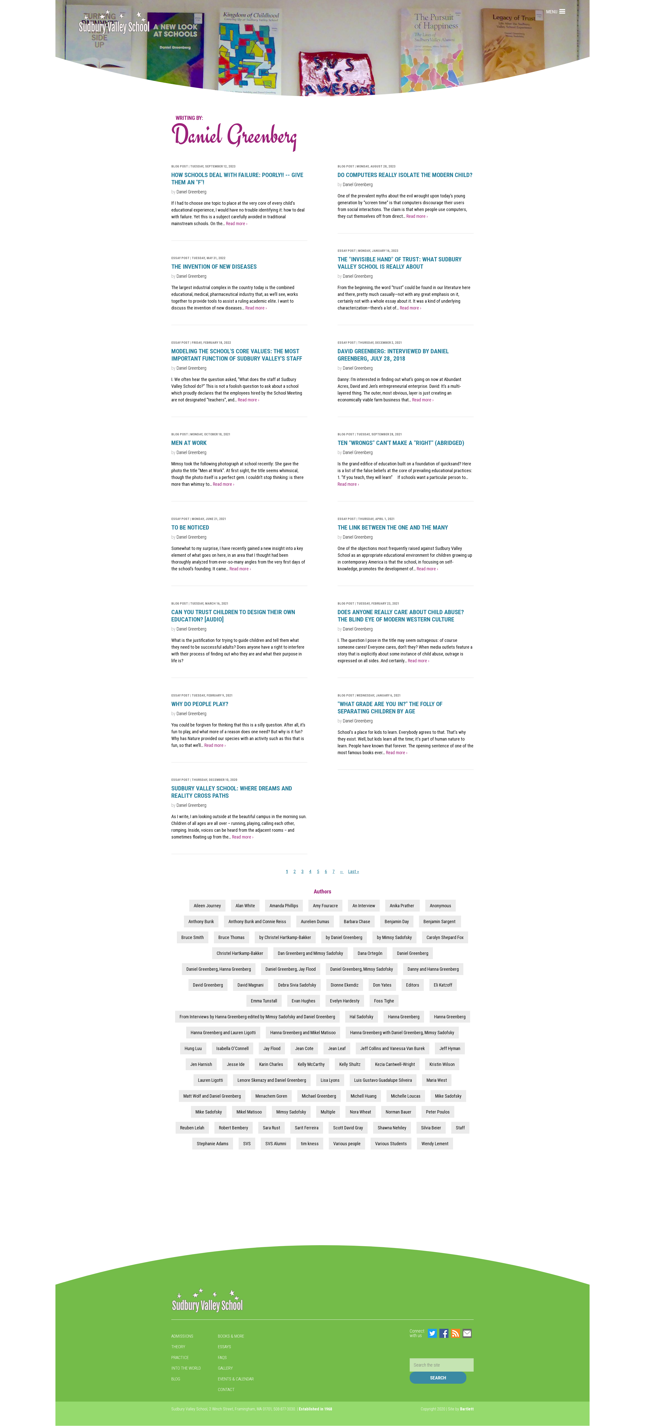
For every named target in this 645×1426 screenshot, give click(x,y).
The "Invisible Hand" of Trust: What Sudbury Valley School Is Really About (400, 263)
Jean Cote (304, 1048)
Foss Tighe (384, 1000)
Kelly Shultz (350, 1064)
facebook (443, 1333)
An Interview (363, 905)
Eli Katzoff (443, 985)
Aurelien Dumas (315, 921)
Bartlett (467, 1409)
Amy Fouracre (325, 905)
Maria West (437, 1080)
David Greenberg (208, 985)
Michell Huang (363, 1096)
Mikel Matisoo (249, 1112)
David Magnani (251, 985)
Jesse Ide (236, 1064)
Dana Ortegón (370, 953)
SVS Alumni (275, 1143)
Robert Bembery (233, 1127)
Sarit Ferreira (306, 1127)
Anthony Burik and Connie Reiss (257, 921)
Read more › (236, 223)
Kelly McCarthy (311, 1064)
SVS (247, 1143)
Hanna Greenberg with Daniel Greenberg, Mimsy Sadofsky (402, 1032)
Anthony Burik (201, 921)
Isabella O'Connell (232, 1048)
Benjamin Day (397, 921)
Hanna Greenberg (404, 1016)
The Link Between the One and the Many (393, 527)
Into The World (186, 1368)
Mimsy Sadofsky (291, 1112)
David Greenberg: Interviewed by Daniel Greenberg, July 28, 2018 (393, 355)
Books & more (231, 1336)
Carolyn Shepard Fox (445, 937)
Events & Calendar (236, 1378)
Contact (226, 1389)
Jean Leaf (337, 1048)
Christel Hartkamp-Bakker (240, 953)
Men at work (189, 442)
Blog (175, 1378)
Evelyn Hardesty (345, 1000)
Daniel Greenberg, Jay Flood (291, 969)
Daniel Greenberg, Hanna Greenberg (218, 969)
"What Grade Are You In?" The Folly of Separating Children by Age (390, 708)
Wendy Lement (435, 1143)
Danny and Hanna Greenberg (433, 969)
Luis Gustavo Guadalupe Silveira (383, 1080)
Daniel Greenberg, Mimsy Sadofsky (361, 969)
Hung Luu (193, 1048)
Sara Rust (271, 1127)
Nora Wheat (360, 1112)
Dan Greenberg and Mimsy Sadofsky (310, 953)
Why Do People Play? (199, 704)
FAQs (222, 1357)
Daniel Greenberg (191, 191)
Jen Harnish (201, 1064)
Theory (178, 1346)
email (467, 1333)
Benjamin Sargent (440, 921)
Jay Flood (271, 1048)
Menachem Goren (271, 1096)
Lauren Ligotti (210, 1080)
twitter (432, 1333)
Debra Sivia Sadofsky (297, 985)
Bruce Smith (192, 937)
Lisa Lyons (330, 1080)
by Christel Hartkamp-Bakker (285, 937)
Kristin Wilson (442, 1064)
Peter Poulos (438, 1112)
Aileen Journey (207, 905)
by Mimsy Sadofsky (394, 937)
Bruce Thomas (231, 937)
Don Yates (382, 985)
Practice (180, 1357)
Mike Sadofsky (448, 1096)
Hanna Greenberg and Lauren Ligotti (223, 1032)
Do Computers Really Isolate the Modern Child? (405, 175)
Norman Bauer (398, 1112)
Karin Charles (271, 1064)
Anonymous (440, 905)
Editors (412, 985)
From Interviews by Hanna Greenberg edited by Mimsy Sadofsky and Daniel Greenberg (257, 1016)
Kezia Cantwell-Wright (395, 1064)
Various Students (391, 1143)
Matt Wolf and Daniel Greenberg (212, 1096)
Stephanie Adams (213, 1143)
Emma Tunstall (264, 1000)
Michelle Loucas (406, 1096)
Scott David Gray (348, 1127)
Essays (224, 1346)
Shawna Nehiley (392, 1127)
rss (455, 1333)
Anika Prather (402, 905)
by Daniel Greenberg (344, 937)
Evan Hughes (303, 1000)
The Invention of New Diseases (214, 266)
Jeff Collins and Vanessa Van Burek (392, 1048)
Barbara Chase (357, 921)
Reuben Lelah (192, 1127)
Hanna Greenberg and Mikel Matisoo (303, 1032)
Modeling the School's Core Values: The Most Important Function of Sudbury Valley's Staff (236, 355)
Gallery (225, 1368)
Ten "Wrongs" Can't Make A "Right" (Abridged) (401, 442)
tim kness (310, 1143)
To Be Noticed (190, 527)
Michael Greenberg (319, 1096)
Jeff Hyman (449, 1048)
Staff (460, 1127)
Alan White (245, 905)
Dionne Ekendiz (345, 985)
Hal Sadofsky (361, 1016)
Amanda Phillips (284, 905)
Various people (347, 1143)
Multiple (328, 1112)
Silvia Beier (431, 1127)
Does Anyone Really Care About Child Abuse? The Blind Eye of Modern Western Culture (401, 616)
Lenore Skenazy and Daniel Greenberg (272, 1080)
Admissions (182, 1336)
